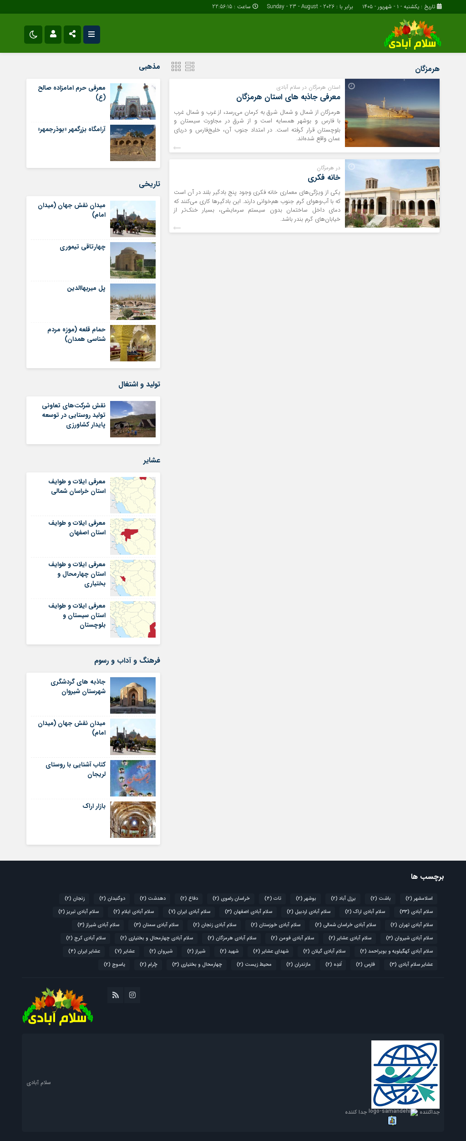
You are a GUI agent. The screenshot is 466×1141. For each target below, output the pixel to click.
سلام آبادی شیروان (409, 938)
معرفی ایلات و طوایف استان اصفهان (77, 528)
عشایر (125, 951)
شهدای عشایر (271, 951)
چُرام (148, 965)
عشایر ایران (84, 951)
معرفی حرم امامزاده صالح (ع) (72, 92)
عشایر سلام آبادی (411, 965)
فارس (365, 965)
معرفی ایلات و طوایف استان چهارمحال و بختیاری (77, 573)
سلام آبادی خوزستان (275, 925)
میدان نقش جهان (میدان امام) (72, 210)
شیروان (160, 951)
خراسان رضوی (231, 899)
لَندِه (333, 965)
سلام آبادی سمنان (156, 925)
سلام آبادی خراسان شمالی (345, 925)
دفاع (189, 899)
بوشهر (306, 899)
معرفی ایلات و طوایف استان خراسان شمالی (77, 486)
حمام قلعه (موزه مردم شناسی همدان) (76, 334)
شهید (229, 951)
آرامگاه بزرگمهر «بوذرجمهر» (72, 129)
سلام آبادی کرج (86, 938)
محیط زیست (254, 965)
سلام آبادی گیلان (324, 951)
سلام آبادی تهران (411, 925)
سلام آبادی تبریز (78, 912)
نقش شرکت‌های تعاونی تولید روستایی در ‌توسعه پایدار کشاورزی (74, 415)
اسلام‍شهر (419, 899)
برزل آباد (343, 899)
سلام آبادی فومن (292, 938)
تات (272, 899)
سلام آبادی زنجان (214, 925)
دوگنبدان (112, 899)
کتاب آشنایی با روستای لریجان (76, 769)
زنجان (75, 899)
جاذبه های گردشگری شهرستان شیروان (78, 686)
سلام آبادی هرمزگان (232, 938)
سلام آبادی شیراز (98, 925)
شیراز (196, 951)
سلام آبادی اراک (365, 912)
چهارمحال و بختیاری (197, 965)
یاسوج (114, 965)
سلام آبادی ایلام (133, 912)
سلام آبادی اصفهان (248, 912)
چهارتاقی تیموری (83, 247)
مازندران (298, 965)
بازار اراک (94, 806)
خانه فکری (324, 178)
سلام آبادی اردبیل (308, 912)
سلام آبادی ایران (189, 912)
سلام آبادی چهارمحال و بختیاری (156, 938)
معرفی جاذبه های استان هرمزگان (288, 97)
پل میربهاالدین (86, 288)
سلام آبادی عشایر (350, 938)
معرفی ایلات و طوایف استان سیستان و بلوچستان (77, 615)
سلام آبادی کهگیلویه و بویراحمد (396, 951)
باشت (380, 899)
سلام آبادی (416, 912)
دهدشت (153, 899)
